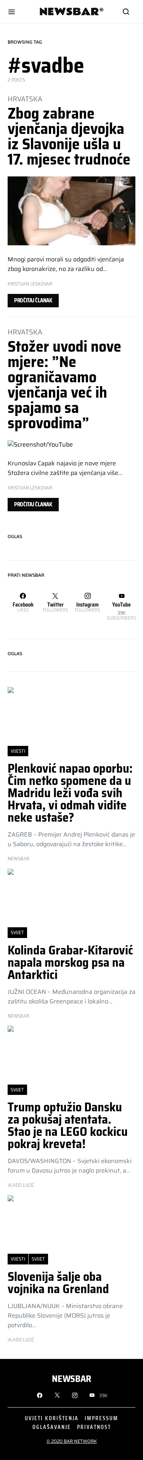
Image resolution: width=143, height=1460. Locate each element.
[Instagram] (74, 1395)
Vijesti (18, 751)
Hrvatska (25, 99)
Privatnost (94, 1426)
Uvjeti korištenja (52, 1418)
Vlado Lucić (21, 1185)
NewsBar (18, 859)
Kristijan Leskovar (30, 284)
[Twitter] (57, 1395)
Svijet (17, 932)
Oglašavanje (51, 1426)
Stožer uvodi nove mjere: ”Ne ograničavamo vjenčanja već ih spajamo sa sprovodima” (64, 384)
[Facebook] (39, 1395)
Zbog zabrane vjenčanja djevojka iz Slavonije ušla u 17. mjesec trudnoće (69, 136)
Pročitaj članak (33, 300)
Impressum (101, 1418)
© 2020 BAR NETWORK (72, 1441)
